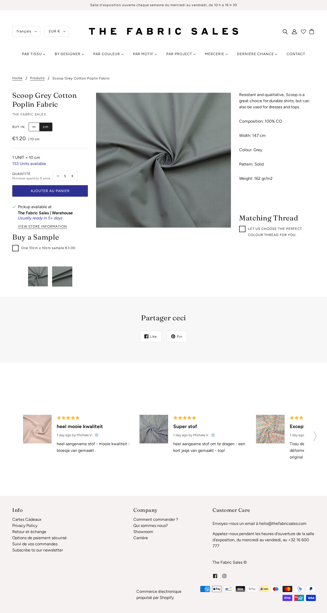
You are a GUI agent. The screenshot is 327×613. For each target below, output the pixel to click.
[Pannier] (312, 31)
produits (37, 78)
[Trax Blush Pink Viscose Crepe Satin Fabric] (37, 429)
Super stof (185, 426)
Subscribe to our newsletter (37, 550)
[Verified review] (97, 435)
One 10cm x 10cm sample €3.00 (48, 248)
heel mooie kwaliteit (80, 426)
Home (17, 78)
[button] (315, 434)
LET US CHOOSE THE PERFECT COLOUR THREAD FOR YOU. (275, 232)
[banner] (163, 31)
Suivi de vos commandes (34, 543)
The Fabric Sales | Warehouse (45, 212)
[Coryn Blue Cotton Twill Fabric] (153, 429)
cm (46, 127)
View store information (42, 226)
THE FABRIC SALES (29, 114)
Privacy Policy (24, 525)
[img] (285, 31)
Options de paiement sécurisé (39, 537)
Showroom (143, 531)
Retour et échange (29, 531)
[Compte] (294, 31)
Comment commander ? (155, 519)
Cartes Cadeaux (26, 519)
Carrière (140, 537)
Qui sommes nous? (150, 525)
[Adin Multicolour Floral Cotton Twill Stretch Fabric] (270, 429)
